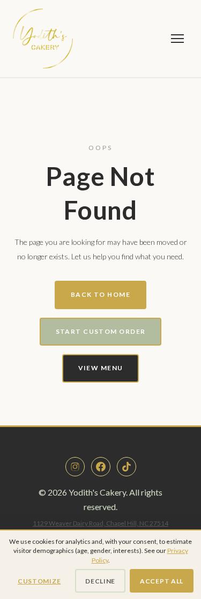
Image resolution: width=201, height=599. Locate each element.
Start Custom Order (101, 331)
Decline (100, 581)
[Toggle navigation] (177, 38)
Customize (39, 581)
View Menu (100, 368)
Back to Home (100, 294)
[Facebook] (100, 466)
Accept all (161, 581)
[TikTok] (126, 466)
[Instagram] (75, 466)
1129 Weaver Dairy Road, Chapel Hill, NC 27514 (100, 523)
